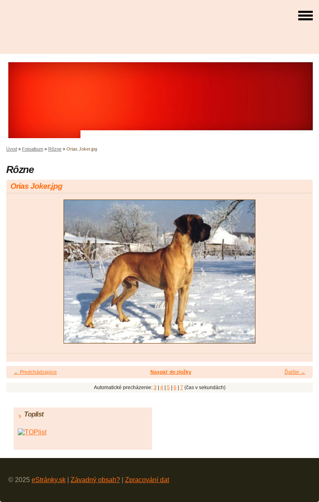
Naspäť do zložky (170, 372)
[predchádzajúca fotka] (19, 275)
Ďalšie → (295, 372)
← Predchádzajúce (35, 372)
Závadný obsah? (95, 479)
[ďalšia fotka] (299, 275)
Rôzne (54, 148)
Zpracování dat (147, 479)
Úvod (11, 148)
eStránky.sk (49, 479)
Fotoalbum (32, 148)
